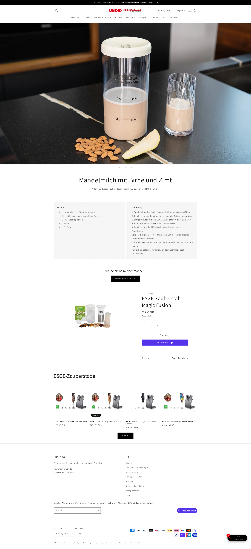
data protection (132, 490)
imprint (129, 495)
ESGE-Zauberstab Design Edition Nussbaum (70, 422)
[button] (56, 10)
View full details (178, 358)
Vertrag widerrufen (134, 477)
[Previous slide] (120, 167)
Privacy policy (98, 543)
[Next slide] (131, 167)
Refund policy (86, 543)
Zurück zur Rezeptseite (125, 278)
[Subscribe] (98, 510)
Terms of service (111, 543)
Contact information (126, 543)
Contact (129, 463)
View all (125, 435)
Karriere (129, 481)
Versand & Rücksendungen (137, 467)
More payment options (165, 349)
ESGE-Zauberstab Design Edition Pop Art (177, 422)
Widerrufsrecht (132, 472)
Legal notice (140, 543)
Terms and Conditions (135, 486)
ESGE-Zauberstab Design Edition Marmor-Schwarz (142, 423)
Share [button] (146, 358)
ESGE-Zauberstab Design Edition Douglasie (106, 422)
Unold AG (62, 543)
